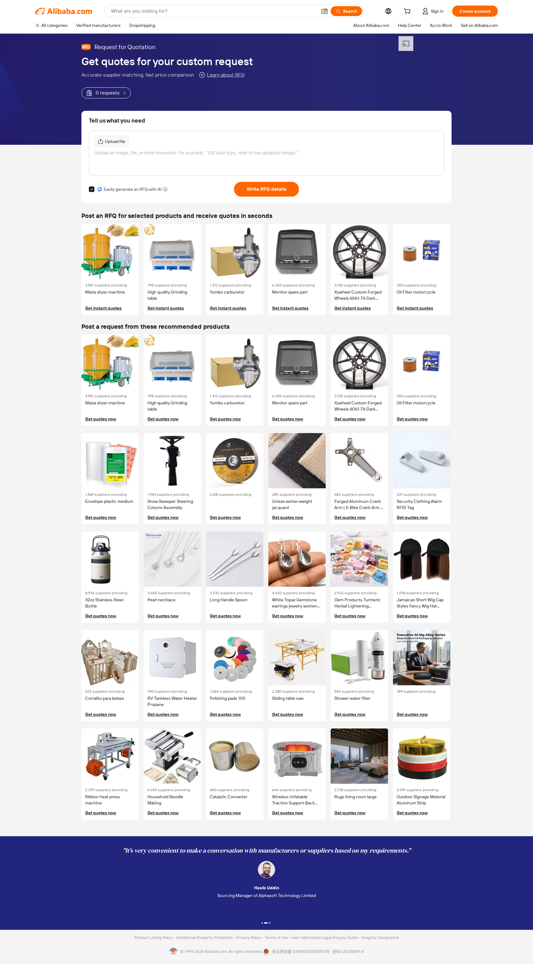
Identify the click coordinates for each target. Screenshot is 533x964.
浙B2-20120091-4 (348, 951)
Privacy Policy (249, 937)
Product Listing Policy (154, 937)
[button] (324, 11)
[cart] (408, 12)
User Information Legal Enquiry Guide (324, 937)
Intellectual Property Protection (205, 937)
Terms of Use (277, 937)
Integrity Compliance (380, 937)
